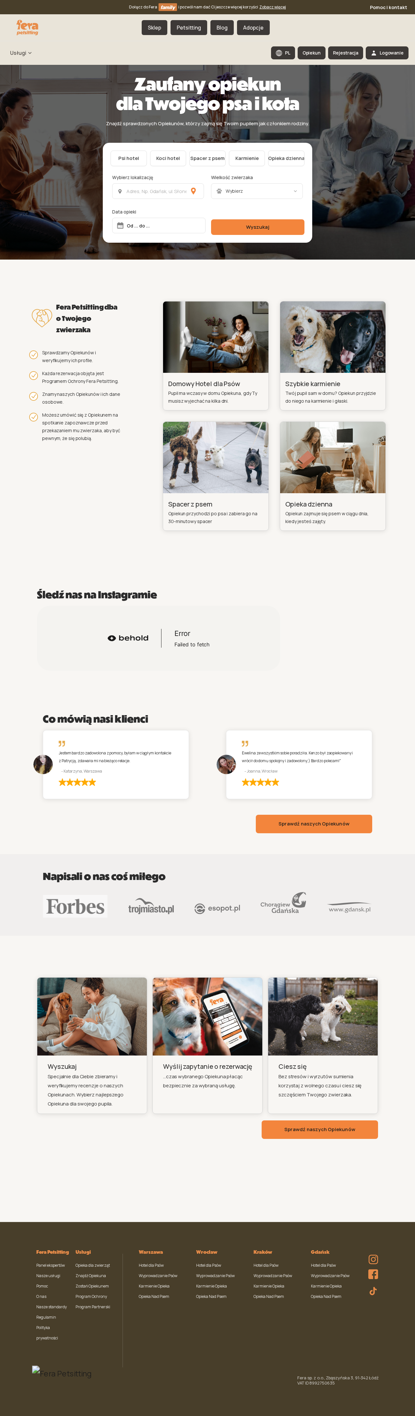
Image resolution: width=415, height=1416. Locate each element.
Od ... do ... (138, 226)
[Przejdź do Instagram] (371, 1255)
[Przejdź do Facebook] (371, 1272)
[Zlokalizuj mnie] (193, 191)
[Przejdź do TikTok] (371, 1290)
